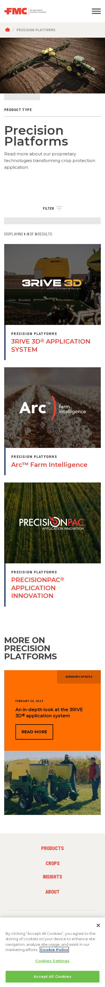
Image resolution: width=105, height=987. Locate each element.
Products (52, 848)
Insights (52, 876)
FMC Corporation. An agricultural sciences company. (39, 11)
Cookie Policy (54, 949)
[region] (52, 952)
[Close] (98, 925)
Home (9, 30)
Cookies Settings (52, 961)
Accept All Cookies (52, 976)
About (52, 892)
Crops (53, 863)
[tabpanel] (52, 65)
